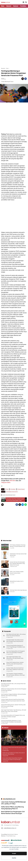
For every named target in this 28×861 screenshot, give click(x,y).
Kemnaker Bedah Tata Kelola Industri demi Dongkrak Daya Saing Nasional (15, 640)
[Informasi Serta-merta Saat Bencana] (5, 590)
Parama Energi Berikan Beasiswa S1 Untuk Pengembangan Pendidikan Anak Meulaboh (15, 646)
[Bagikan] (25, 78)
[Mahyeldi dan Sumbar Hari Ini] (5, 582)
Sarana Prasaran (21, 489)
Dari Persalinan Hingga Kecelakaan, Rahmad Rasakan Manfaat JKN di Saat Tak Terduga (15, 674)
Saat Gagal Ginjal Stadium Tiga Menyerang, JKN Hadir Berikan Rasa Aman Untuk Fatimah (14, 657)
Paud (7, 489)
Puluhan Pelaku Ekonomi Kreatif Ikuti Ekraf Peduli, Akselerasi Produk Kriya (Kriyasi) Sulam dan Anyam (15, 668)
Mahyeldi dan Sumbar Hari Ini (16, 581)
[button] (23, 2)
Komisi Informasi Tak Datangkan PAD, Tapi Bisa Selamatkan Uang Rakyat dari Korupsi (17, 563)
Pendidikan (13, 489)
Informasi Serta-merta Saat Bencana (18, 590)
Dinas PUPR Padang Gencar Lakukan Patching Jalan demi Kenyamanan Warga (15, 663)
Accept (14, 853)
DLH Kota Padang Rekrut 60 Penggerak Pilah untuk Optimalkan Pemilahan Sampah (15, 652)
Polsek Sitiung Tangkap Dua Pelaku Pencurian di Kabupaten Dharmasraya (13, 753)
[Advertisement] (14, 22)
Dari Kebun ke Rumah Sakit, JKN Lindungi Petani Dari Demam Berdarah (16, 635)
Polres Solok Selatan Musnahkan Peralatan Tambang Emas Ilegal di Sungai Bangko (12, 758)
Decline (14, 858)
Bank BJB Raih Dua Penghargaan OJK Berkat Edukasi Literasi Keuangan (13, 812)
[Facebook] (17, 504)
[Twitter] (19, 504)
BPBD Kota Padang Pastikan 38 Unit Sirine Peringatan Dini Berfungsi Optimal (13, 689)
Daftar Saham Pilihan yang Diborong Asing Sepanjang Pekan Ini (12, 807)
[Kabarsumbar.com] (5, 2)
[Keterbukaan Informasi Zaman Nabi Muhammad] (5, 555)
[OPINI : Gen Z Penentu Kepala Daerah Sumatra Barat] (5, 573)
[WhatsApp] (25, 504)
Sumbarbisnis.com (9, 799)
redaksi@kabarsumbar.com (10, 828)
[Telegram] (22, 504)
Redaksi (2, 78)
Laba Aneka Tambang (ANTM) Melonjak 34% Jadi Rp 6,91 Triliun (13, 803)
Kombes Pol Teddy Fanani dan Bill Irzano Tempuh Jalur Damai (13, 748)
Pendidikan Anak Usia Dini (12, 491)
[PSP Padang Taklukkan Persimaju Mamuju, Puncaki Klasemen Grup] (5, 546)
